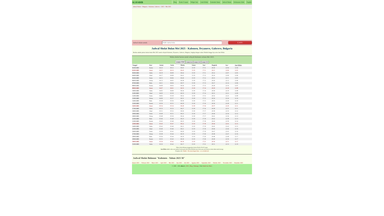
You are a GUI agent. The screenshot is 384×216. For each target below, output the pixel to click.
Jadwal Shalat (226, 2)
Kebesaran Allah (239, 2)
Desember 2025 (238, 163)
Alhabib (137, 2)
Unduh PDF (180, 62)
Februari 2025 (145, 163)
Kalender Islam (215, 2)
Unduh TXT (205, 62)
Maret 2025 (155, 163)
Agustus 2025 (195, 163)
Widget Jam (194, 2)
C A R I (240, 43)
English (249, 2)
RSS (187, 166)
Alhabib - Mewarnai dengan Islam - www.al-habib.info (196, 151)
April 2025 (163, 163)
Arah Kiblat (204, 2)
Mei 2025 (171, 163)
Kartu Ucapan (183, 2)
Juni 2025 (179, 163)
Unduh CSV (197, 62)
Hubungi (196, 166)
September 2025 (206, 163)
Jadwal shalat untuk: (140, 43)
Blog (175, 2)
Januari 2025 (135, 163)
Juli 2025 (186, 163)
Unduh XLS (189, 62)
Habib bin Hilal (207, 166)
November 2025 (227, 163)
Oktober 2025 (217, 163)
